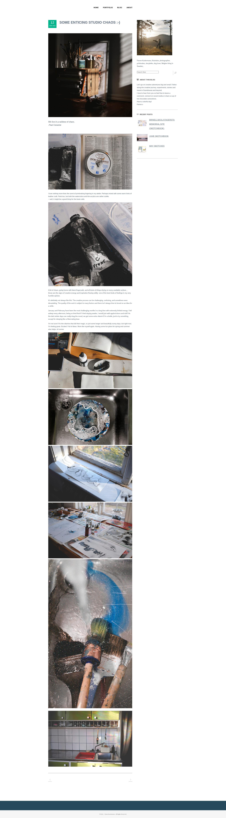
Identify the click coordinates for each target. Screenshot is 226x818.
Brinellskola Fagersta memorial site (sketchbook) (162, 124)
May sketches (156, 146)
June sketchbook (159, 136)
